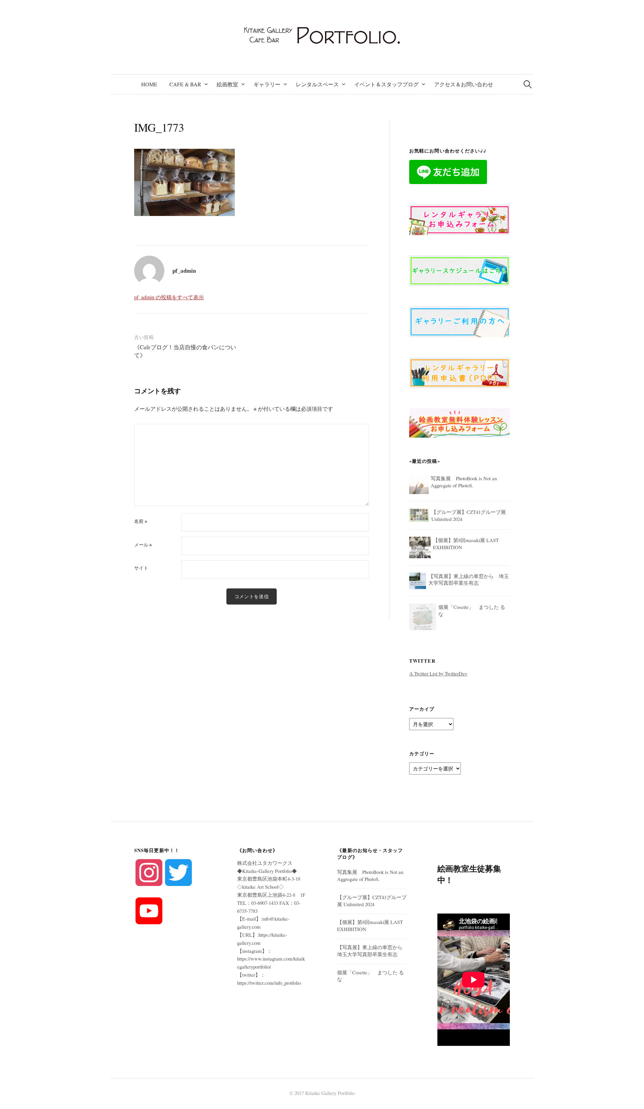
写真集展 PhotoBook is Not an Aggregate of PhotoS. (370, 875)
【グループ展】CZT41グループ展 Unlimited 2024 (372, 900)
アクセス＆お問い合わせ (463, 84)
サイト (141, 568)
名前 (140, 521)
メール (143, 544)
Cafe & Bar (185, 84)
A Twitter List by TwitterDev (438, 673)
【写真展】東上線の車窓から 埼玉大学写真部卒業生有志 (372, 951)
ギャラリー (267, 84)
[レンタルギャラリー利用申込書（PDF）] (459, 371)
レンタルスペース (317, 84)
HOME (149, 84)
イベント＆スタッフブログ (386, 84)
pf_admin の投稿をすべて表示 (169, 297)
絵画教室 (227, 84)
